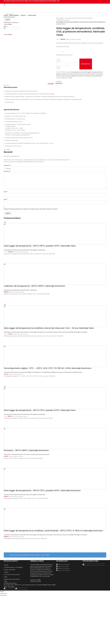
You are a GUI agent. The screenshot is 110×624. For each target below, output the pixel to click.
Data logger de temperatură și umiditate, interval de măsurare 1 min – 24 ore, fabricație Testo (49, 328)
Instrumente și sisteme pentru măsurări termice (89, 75)
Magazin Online (47, 584)
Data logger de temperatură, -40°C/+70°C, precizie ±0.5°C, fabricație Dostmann (42, 490)
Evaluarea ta (7, 165)
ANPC (13, 586)
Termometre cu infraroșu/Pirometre (13, 454)
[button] (6, 257)
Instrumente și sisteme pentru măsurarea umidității (59, 332)
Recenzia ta (7, 171)
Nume (6, 191)
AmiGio (54, 584)
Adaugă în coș (85, 64)
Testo (63, 77)
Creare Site (40, 584)
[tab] (51, 83)
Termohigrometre (36, 372)
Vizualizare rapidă (6, 261)
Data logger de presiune (62, 20)
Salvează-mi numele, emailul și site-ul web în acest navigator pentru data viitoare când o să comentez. (31, 209)
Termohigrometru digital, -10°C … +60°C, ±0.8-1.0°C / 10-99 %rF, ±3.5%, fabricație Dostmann (47, 368)
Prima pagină (59, 18)
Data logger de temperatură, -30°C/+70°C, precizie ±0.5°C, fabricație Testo (40, 410)
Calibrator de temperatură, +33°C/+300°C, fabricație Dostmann (34, 286)
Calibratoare (33, 290)
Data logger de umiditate (80, 332)
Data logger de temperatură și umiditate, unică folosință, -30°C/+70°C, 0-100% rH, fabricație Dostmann (53, 530)
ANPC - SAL (7, 586)
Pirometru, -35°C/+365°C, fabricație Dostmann (26, 450)
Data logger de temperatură (92, 72)
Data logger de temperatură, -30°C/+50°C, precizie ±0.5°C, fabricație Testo (40, 246)
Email (5, 199)
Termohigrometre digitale (49, 372)
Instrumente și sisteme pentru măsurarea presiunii (78, 18)
